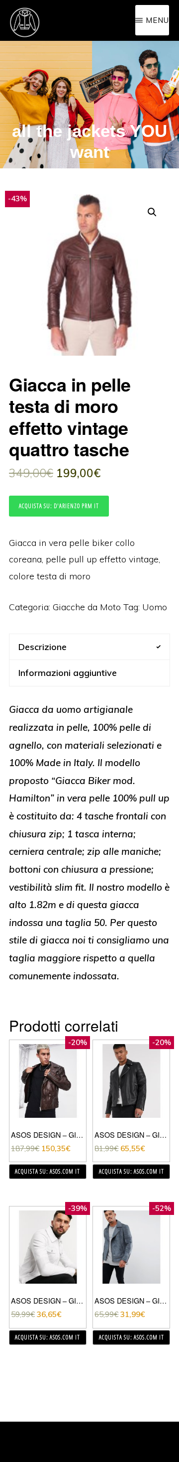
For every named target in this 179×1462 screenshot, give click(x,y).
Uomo (154, 607)
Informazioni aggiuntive (67, 672)
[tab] (89, 647)
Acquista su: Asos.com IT (47, 1171)
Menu (157, 20)
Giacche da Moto (87, 607)
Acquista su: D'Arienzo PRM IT (59, 506)
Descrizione (42, 647)
